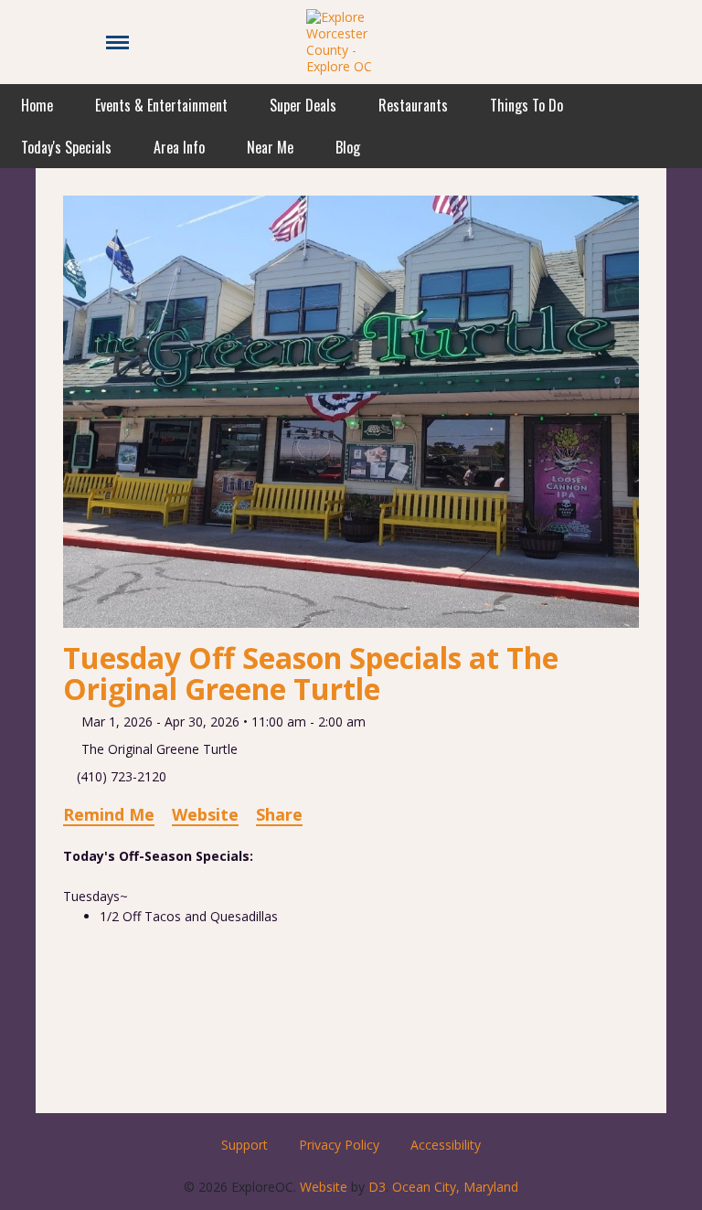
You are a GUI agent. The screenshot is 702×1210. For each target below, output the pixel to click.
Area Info (179, 147)
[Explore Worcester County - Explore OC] (351, 40)
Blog (347, 147)
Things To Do (526, 105)
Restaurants (413, 105)
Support (244, 1144)
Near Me (270, 147)
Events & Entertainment (161, 105)
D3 (377, 1186)
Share (279, 814)
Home (37, 105)
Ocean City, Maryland (455, 1186)
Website (205, 814)
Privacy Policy (339, 1144)
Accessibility (445, 1144)
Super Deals (303, 105)
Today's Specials (66, 147)
